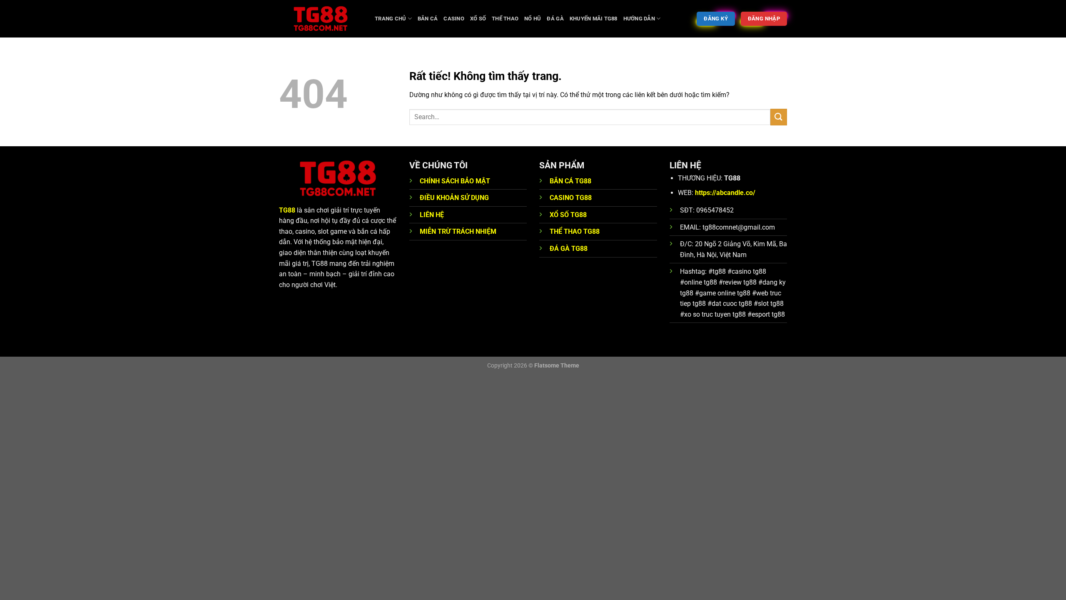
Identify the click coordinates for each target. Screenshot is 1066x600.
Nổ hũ (532, 18)
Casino (453, 18)
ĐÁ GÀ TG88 (569, 248)
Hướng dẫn (639, 18)
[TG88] (320, 19)
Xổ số (478, 18)
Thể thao (505, 18)
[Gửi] (778, 117)
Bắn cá (428, 18)
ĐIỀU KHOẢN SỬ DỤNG (454, 198)
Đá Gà (555, 18)
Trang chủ (390, 18)
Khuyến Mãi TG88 (594, 18)
